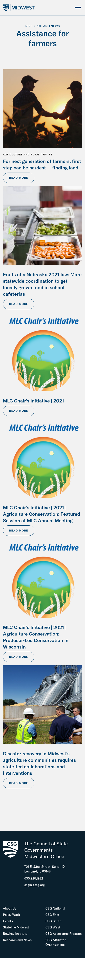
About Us (9, 908)
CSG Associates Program (63, 934)
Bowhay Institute (15, 934)
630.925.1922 (33, 878)
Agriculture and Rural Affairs (27, 154)
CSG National (55, 908)
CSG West (52, 927)
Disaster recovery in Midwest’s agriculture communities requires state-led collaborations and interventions (39, 763)
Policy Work (11, 915)
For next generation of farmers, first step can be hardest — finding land (42, 164)
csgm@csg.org (34, 885)
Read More (18, 177)
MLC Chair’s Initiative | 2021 (33, 401)
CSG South (53, 921)
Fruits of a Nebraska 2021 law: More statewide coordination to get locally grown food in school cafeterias (42, 284)
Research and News (17, 940)
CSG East (52, 915)
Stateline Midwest (16, 927)
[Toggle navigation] (77, 7)
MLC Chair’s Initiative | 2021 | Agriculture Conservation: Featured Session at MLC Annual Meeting (41, 514)
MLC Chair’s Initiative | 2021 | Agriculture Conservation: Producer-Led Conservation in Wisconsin (35, 637)
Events (8, 921)
